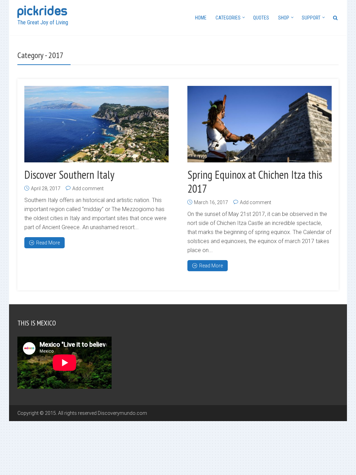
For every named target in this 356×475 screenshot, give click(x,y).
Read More (48, 242)
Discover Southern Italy (69, 174)
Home (201, 18)
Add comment (88, 188)
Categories (228, 18)
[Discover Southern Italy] (96, 124)
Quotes (261, 18)
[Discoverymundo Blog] (42, 11)
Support (311, 18)
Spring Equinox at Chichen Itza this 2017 (254, 181)
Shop (283, 18)
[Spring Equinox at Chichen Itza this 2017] (259, 124)
